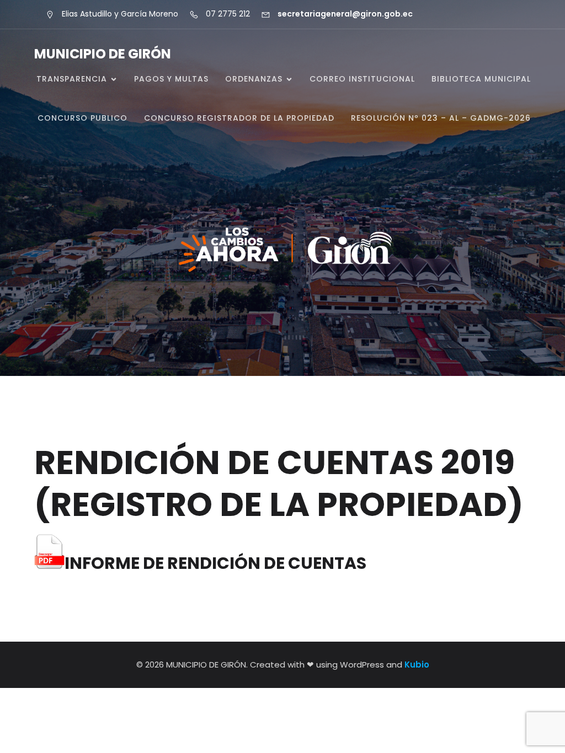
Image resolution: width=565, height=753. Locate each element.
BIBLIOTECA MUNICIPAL (481, 78)
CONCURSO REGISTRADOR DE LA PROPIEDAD (239, 117)
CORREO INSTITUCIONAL (362, 78)
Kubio (416, 664)
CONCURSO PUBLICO (82, 117)
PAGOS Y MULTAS (171, 78)
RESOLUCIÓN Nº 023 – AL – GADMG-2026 (441, 117)
